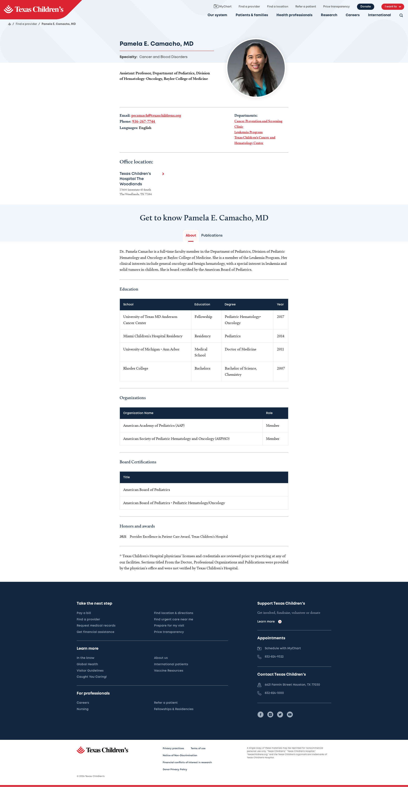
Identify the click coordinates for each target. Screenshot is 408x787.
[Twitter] (280, 714)
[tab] (191, 236)
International (379, 15)
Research (329, 15)
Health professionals (294, 15)
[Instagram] (270, 714)
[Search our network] (401, 16)
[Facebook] (260, 714)
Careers (353, 15)
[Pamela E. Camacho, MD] (41, 9)
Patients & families (252, 15)
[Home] (9, 24)
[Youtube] (290, 714)
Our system (217, 15)
